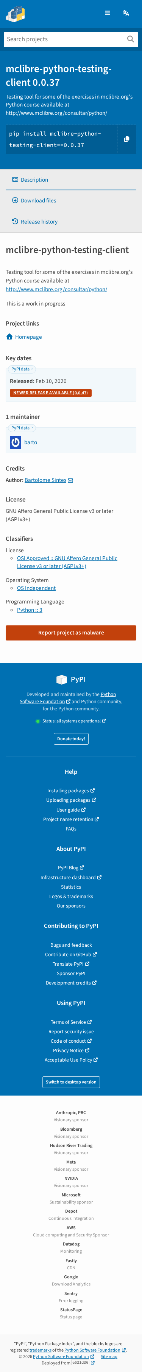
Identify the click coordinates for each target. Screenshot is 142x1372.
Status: (71, 721)
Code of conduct (68, 1041)
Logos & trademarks (71, 896)
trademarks (40, 1350)
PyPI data (20, 369)
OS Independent (36, 588)
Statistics (71, 886)
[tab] (71, 180)
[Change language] (126, 13)
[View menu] (107, 13)
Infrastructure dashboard (68, 877)
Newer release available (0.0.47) (50, 393)
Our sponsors (71, 905)
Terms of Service (68, 1022)
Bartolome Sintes (45, 480)
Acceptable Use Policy (68, 1059)
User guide (68, 809)
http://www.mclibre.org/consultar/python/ (56, 289)
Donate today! (71, 739)
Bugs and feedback (71, 945)
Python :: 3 (29, 610)
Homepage (28, 337)
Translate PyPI (68, 964)
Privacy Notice (68, 1050)
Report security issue (71, 1031)
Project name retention (68, 819)
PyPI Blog (68, 867)
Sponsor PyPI (71, 973)
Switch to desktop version (71, 1082)
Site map (109, 1356)
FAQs (71, 828)
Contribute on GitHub (68, 954)
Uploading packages (68, 800)
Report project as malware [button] (71, 632)
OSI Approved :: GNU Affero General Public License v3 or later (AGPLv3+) (67, 562)
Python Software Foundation (68, 698)
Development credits (68, 982)
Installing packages (68, 790)
